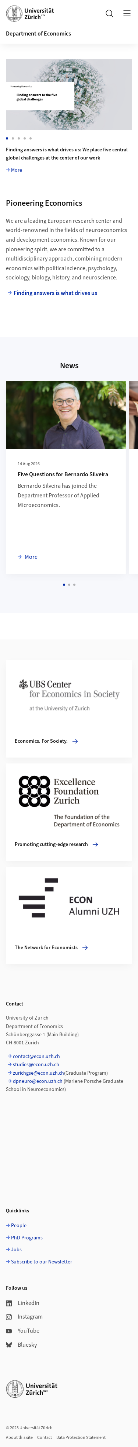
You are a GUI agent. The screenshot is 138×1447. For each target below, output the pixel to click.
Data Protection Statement (81, 1437)
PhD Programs (27, 1238)
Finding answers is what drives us (55, 293)
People (18, 1225)
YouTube (28, 1331)
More (16, 170)
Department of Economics (38, 34)
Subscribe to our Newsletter (41, 1262)
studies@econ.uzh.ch (36, 1064)
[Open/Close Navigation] (127, 13)
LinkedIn (28, 1303)
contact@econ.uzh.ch (36, 1056)
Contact (44, 1437)
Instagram (30, 1317)
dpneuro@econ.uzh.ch (38, 1081)
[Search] (109, 13)
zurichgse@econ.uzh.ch (38, 1073)
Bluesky (27, 1345)
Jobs (16, 1249)
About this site (19, 1437)
